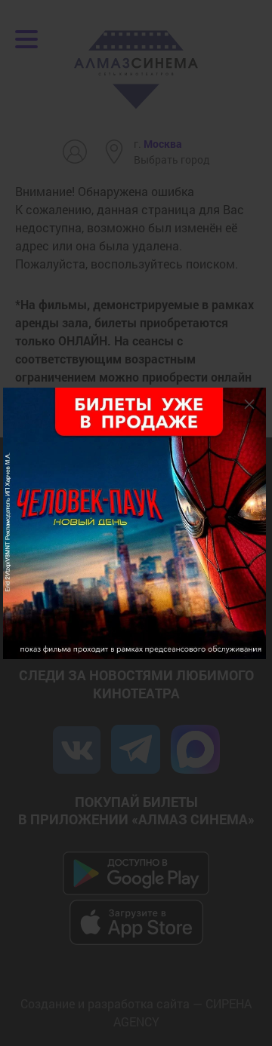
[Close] (249, 404)
